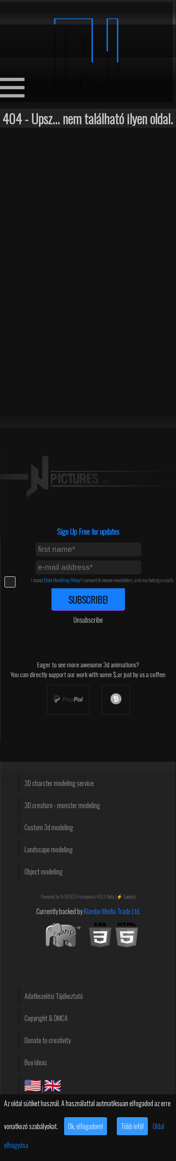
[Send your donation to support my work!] (68, 699)
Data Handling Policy (62, 579)
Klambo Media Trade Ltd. (112, 911)
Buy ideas (36, 1062)
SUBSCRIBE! (88, 599)
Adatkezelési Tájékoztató (54, 996)
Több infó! (132, 1126)
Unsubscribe (88, 620)
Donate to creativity (48, 1040)
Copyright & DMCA (46, 1018)
